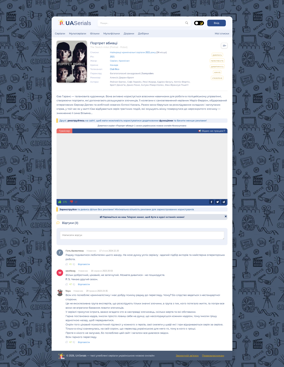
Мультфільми (111, 33)
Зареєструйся (68, 209)
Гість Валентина (75, 250)
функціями (166, 120)
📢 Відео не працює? (211, 130)
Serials (78, 23)
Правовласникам (213, 355)
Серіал (114, 60)
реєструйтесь (76, 120)
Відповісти (84, 264)
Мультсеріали (77, 33)
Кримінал (124, 60)
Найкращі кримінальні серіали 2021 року (133, 52)
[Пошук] (187, 23)
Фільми (94, 33)
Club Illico (114, 69)
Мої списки (222, 33)
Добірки (143, 33)
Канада (114, 65)
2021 (112, 56)
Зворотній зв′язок (187, 355)
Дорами (129, 33)
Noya (68, 291)
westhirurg (70, 270)
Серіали (60, 33)
